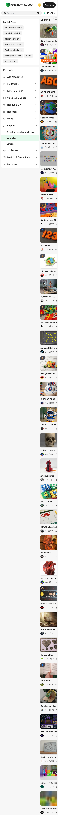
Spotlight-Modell (12, 33)
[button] (53, 13)
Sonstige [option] (10, 144)
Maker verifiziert (12, 39)
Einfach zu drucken (13, 44)
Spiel (28, 56)
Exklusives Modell (13, 56)
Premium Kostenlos (13, 27)
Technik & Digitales (13, 50)
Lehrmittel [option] (11, 138)
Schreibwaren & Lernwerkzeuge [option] (21, 132)
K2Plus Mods (10, 61)
